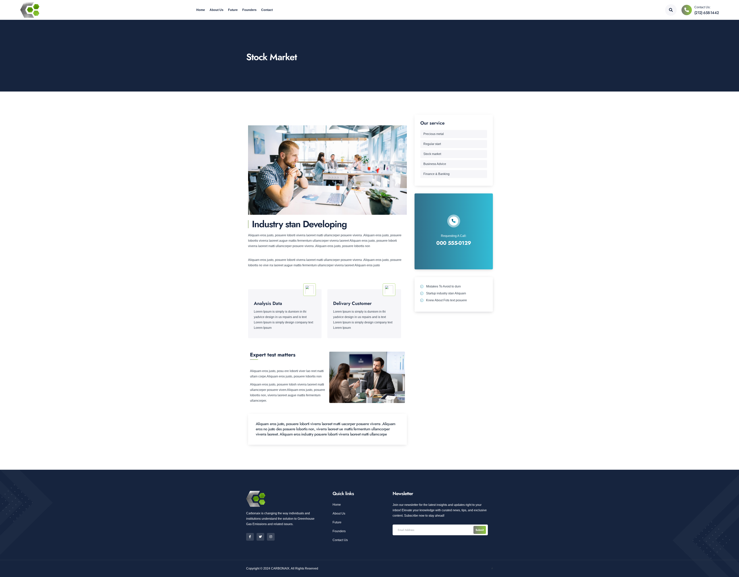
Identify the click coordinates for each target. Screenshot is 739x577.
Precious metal (433, 134)
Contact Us (340, 540)
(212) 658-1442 (706, 13)
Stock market (432, 154)
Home (337, 504)
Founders (339, 531)
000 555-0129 (453, 243)
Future (337, 522)
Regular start (432, 144)
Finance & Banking (436, 174)
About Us (339, 513)
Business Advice (434, 164)
